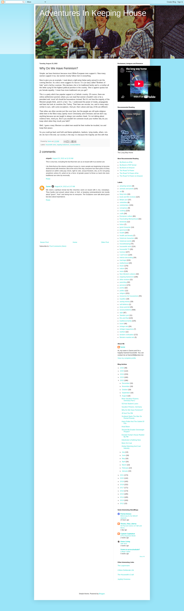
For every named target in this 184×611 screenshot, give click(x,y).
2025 (122, 371)
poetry (122, 288)
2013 (122, 500)
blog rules (123, 194)
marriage (123, 260)
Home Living (125, 542)
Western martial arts (127, 337)
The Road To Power (127, 171)
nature (122, 268)
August (124, 396)
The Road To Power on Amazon (131, 176)
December (126, 383)
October (125, 390)
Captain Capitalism (127, 534)
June (124, 455)
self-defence (124, 304)
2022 (122, 380)
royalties (123, 299)
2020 (122, 478)
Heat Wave (126, 427)
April (124, 462)
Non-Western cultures (128, 274)
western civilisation (126, 335)
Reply (48, 179)
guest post (123, 230)
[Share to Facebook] (72, 141)
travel (122, 324)
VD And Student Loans (130, 404)
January (125, 471)
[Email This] (65, 141)
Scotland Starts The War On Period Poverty (132, 417)
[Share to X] (70, 141)
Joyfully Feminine (124, 579)
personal (123, 285)
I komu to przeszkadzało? (130, 549)
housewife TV (125, 249)
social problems (75, 144)
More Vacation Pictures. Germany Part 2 (130, 400)
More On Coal (127, 443)
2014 (122, 497)
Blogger (102, 594)
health (122, 233)
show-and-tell (125, 307)
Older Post (105, 242)
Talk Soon (123, 543)
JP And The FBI (127, 413)
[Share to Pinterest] (75, 141)
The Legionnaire (124, 566)
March (124, 465)
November (126, 386)
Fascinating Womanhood (129, 219)
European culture (126, 216)
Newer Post (44, 242)
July (123, 452)
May (123, 458)
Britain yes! (124, 200)
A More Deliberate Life (126, 570)
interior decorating (126, 257)
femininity (123, 222)
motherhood (124, 263)
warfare (122, 332)
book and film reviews (128, 197)
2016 (122, 491)
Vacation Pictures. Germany (132, 407)
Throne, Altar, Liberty (128, 524)
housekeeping (125, 244)
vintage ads (124, 326)
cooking (122, 211)
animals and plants (126, 189)
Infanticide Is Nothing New (131, 440)
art (120, 191)
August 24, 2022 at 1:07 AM (65, 186)
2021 (122, 475)
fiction (122, 224)
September (126, 393)
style (121, 313)
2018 (122, 485)
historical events (125, 241)
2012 (122, 503)
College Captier (125, 551)
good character (125, 227)
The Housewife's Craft (126, 575)
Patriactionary (125, 514)
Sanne (48, 186)
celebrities (123, 202)
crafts (122, 213)
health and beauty (126, 235)
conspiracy (124, 208)
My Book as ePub (126, 162)
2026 (122, 368)
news (122, 271)
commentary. (124, 205)
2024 (122, 374)
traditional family (126, 321)
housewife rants (51, 144)
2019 (122, 481)
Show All (142, 556)
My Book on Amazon (127, 168)
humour (122, 252)
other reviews (124, 280)
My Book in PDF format (128, 165)
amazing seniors (126, 186)
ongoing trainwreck (63, 144)
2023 (122, 377)
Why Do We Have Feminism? (132, 410)
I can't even (124, 255)
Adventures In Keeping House (92, 13)
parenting (123, 282)
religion (122, 293)
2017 (122, 488)
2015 (122, 494)
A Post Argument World (127, 536)
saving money (125, 302)
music (122, 266)
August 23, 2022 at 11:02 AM (62, 158)
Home (75, 242)
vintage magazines (126, 329)
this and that (124, 318)
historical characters (127, 238)
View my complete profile (127, 358)
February (125, 468)
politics (122, 291)
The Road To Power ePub (129, 173)
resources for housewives (129, 296)
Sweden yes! (124, 315)
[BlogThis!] (67, 141)
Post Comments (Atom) (57, 246)
